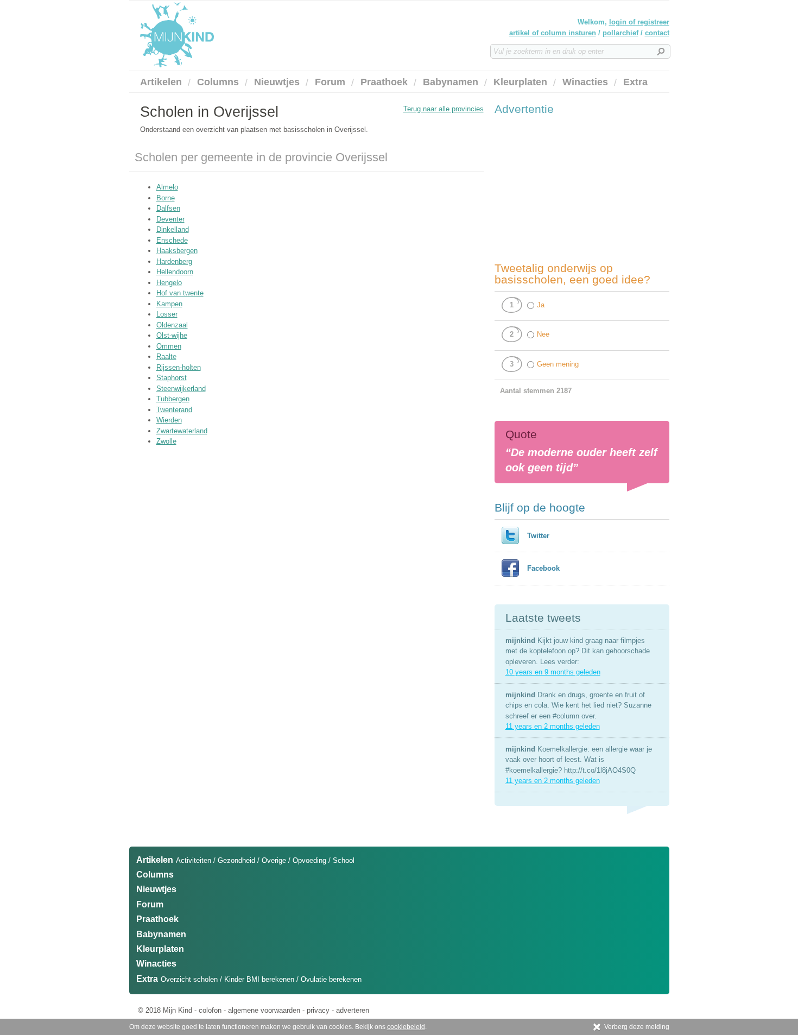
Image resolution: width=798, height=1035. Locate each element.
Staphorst (171, 378)
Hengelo (169, 283)
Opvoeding (309, 860)
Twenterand (174, 410)
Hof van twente (180, 293)
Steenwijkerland (181, 388)
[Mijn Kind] (235, 34)
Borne (165, 198)
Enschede (172, 240)
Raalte (166, 356)
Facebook (543, 568)
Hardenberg (174, 261)
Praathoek (384, 82)
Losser (167, 314)
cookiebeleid (406, 1027)
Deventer (170, 219)
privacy (318, 1010)
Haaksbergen (177, 251)
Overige (274, 860)
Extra (635, 82)
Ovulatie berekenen (331, 979)
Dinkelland (172, 229)
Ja (540, 305)
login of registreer (639, 22)
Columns (218, 82)
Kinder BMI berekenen (259, 979)
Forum (330, 82)
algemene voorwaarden (264, 1010)
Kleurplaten (520, 82)
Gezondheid (236, 860)
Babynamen (450, 82)
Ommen (168, 346)
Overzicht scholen (189, 979)
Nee (543, 334)
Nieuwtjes (277, 82)
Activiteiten (193, 860)
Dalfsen (168, 208)
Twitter (538, 536)
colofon (210, 1010)
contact (657, 33)
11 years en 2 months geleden (552, 726)
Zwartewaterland (181, 431)
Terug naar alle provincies (443, 109)
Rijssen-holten (178, 367)
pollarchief (620, 33)
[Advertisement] (576, 188)
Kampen (169, 304)
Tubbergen (172, 399)
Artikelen (161, 82)
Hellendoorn (174, 272)
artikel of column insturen (552, 33)
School (343, 860)
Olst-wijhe (171, 335)
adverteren (352, 1010)
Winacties (585, 82)
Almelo (167, 187)
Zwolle (166, 441)
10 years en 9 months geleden (552, 672)
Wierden (169, 420)
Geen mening (558, 364)
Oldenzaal (172, 325)
